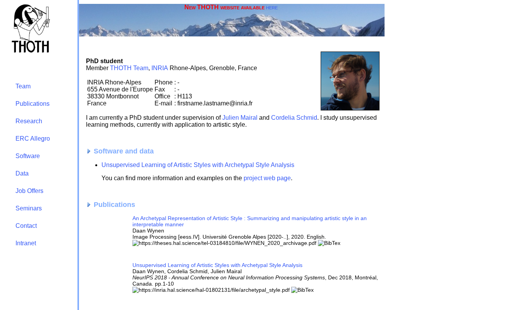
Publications (32, 103)
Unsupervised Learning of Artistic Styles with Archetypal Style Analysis (197, 165)
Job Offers (29, 191)
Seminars (28, 208)
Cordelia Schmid (294, 117)
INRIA (159, 68)
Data (22, 173)
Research (28, 121)
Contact (26, 225)
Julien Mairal (240, 117)
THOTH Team (129, 68)
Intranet (25, 243)
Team (23, 86)
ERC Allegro (32, 138)
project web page (267, 178)
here (272, 7)
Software (27, 156)
